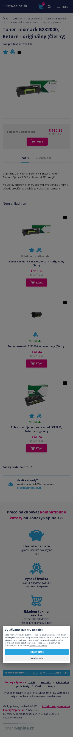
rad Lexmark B (34, 18)
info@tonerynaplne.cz (28, 487)
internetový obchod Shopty (17, 713)
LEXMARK (18, 18)
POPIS (25, 158)
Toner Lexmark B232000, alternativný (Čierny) (36, 346)
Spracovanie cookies (38, 645)
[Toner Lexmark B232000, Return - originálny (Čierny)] (36, 87)
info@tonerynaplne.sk (56, 706)
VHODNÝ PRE (44, 158)
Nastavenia (36, 658)
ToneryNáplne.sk (13, 710)
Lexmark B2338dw (56, 18)
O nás (32, 682)
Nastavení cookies (13, 717)
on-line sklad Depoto (45, 713)
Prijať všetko (37, 651)
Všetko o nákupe (45, 686)
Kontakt (46, 682)
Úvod (5, 18)
